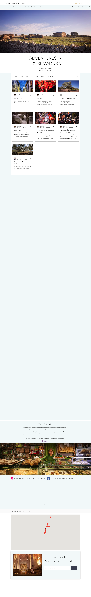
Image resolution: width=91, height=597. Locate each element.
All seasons (51, 76)
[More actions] (31, 95)
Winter (43, 76)
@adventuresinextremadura (37, 478)
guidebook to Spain (28, 434)
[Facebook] (48, 478)
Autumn (36, 76)
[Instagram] (12, 478)
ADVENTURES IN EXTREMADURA (17, 3)
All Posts (14, 76)
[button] (45, 31)
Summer (28, 76)
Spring (21, 76)
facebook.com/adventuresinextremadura (63, 478)
